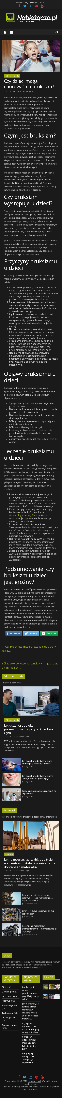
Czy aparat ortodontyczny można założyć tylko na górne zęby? (37, 777)
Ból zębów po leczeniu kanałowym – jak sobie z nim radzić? (30, 665)
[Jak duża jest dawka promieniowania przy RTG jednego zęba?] (31, 688)
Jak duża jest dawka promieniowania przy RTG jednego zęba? (29, 729)
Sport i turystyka (9, 1005)
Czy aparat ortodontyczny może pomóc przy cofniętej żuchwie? (37, 762)
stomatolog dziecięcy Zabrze (24, 515)
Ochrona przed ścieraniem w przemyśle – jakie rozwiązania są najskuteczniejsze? (37, 898)
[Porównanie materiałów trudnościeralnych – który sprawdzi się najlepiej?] (11, 924)
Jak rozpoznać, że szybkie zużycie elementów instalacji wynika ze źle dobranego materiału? (29, 863)
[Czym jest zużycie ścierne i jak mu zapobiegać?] (11, 909)
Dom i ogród (8, 991)
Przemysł (9, 854)
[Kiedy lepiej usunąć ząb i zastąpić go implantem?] (11, 789)
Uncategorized (8, 1017)
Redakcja (29, 91)
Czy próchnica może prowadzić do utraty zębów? (29, 648)
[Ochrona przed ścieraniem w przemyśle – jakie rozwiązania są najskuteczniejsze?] (11, 893)
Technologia (7, 1013)
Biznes (5, 987)
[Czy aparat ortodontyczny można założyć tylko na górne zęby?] (11, 774)
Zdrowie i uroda (12, 76)
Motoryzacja (8, 996)
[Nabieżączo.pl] (5, 32)
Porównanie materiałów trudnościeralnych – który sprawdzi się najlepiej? (40, 928)
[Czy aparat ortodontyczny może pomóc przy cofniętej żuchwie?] (11, 759)
